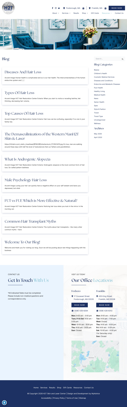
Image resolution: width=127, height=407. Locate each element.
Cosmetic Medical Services (104, 77)
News (96, 98)
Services (43, 388)
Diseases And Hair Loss (23, 72)
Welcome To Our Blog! (22, 242)
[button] (117, 8)
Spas (96, 106)
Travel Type (98, 116)
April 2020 (98, 137)
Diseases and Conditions (103, 81)
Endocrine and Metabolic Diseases (107, 84)
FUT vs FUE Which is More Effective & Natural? (41, 200)
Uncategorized (99, 120)
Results (52, 388)
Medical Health (99, 95)
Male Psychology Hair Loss (26, 180)
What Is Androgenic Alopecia (27, 159)
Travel (96, 113)
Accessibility (46, 398)
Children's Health (100, 73)
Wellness (97, 123)
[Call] (83, 8)
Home (36, 388)
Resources (78, 388)
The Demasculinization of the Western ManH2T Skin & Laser (42, 136)
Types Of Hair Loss (19, 92)
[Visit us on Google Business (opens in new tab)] (59, 8)
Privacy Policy (59, 398)
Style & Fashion (100, 109)
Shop (59, 388)
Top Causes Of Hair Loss (24, 113)
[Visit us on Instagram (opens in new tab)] (56, 8)
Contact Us (89, 388)
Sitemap (82, 398)
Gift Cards (67, 388)
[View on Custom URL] (95, 356)
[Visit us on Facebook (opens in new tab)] (52, 8)
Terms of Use (71, 398)
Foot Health (98, 88)
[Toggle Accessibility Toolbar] (4, 402)
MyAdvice (96, 394)
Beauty (96, 70)
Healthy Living (99, 91)
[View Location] (64, 8)
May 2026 (98, 134)
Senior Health (99, 102)
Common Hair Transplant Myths (30, 221)
